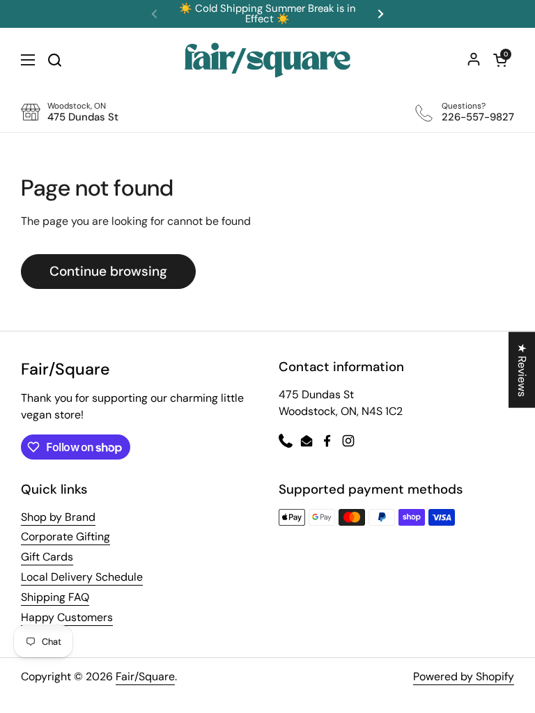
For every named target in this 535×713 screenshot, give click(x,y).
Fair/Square (145, 676)
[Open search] (54, 60)
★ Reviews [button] (522, 370)
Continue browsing (108, 271)
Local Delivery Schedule (82, 577)
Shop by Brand (58, 517)
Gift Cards (47, 556)
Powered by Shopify (463, 676)
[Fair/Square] (267, 59)
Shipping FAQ (55, 597)
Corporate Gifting (65, 536)
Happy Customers (67, 617)
